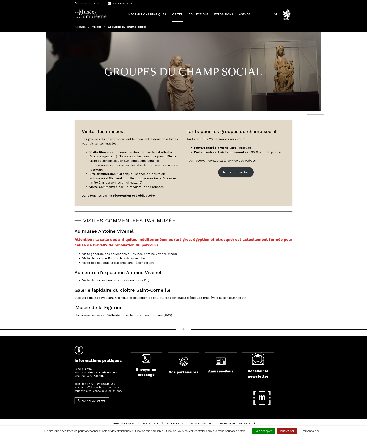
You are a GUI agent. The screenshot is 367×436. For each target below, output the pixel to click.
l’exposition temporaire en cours (119, 280)
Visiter (177, 14)
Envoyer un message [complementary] (146, 372)
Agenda (245, 14)
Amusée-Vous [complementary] (221, 371)
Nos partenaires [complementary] (183, 372)
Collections (198, 14)
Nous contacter (236, 172)
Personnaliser (310, 431)
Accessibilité (174, 423)
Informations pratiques (147, 14)
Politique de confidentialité (237, 423)
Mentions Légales (123, 423)
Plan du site (150, 423)
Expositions (223, 14)
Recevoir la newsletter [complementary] (258, 373)
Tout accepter (263, 431)
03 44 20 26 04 (93, 400)
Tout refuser (286, 431)
